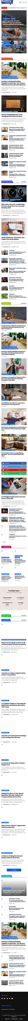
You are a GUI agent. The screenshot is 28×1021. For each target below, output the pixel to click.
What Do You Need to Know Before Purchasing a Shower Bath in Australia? (16, 147)
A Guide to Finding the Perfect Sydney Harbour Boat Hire (12, 857)
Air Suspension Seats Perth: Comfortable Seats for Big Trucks (16, 280)
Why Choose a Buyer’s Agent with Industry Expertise (13, 826)
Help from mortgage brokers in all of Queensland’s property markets (17, 139)
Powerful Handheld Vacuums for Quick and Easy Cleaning (17, 253)
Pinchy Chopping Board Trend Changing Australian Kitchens (11, 115)
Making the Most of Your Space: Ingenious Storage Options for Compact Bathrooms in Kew (12, 795)
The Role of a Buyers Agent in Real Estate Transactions (13, 674)
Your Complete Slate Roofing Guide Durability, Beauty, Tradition (16, 288)
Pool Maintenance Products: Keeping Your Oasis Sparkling (6, 561)
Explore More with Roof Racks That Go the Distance (20, 577)
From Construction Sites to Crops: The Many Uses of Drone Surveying (17, 901)
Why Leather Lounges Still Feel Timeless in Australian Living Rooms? (17, 130)
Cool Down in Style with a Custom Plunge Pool (17, 537)
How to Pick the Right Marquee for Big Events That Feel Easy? (17, 165)
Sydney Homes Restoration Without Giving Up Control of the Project (20, 561)
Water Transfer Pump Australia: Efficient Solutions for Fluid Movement (17, 272)
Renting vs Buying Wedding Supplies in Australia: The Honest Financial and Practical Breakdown (13, 83)
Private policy (14, 1018)
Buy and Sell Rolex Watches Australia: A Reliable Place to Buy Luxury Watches (17, 512)
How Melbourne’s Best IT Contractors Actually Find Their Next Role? (13, 403)
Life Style (13, 18)
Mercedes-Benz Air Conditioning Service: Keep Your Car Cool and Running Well (13, 206)
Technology (4, 201)
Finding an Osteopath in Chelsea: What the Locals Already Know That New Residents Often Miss (13, 379)
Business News (6, 18)
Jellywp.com (14, 1016)
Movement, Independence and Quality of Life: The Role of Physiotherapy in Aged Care (13, 428)
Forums (21, 1018)
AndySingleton (7, 26)
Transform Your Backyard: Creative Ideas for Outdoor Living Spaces (6, 577)
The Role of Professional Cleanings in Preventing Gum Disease (13, 736)
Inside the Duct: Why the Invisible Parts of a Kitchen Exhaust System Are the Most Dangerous (13, 327)
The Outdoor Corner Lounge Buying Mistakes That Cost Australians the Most (12, 454)
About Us (7, 1018)
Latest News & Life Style (7, 45)
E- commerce (6, 42)
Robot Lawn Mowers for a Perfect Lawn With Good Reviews (17, 296)
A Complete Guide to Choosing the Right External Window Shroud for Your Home (13, 705)
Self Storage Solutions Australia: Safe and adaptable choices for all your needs (17, 529)
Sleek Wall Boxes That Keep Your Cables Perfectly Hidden (13, 238)
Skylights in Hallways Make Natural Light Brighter (16, 156)
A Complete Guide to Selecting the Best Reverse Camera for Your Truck (17, 917)
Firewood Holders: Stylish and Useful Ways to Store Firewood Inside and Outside (17, 175)
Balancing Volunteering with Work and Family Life (16, 909)
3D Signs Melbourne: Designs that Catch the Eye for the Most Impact (17, 262)
